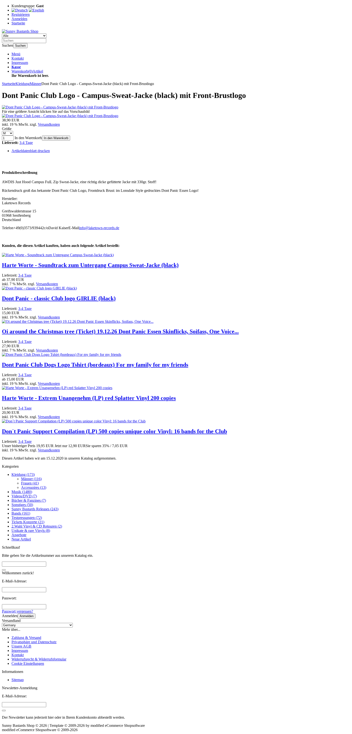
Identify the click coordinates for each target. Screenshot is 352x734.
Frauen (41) (30, 483)
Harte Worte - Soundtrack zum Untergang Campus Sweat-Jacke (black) (90, 265)
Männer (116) (31, 479)
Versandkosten (49, 124)
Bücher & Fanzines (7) (28, 500)
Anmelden (27, 616)
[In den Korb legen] (4, 570)
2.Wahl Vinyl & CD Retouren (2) (36, 526)
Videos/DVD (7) (24, 496)
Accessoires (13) (33, 487)
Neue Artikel (21, 539)
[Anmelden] (4, 710)
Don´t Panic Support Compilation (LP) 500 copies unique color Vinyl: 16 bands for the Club (114, 431)
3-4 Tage (26, 143)
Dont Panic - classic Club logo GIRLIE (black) (59, 298)
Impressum (19, 63)
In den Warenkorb (56, 138)
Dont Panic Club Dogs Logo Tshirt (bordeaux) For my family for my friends (95, 365)
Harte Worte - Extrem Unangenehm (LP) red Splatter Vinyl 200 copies (89, 398)
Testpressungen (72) (26, 518)
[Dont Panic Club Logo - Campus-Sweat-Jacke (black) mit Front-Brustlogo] (60, 107)
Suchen (20, 45)
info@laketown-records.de (99, 228)
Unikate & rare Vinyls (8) (30, 531)
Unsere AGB (21, 646)
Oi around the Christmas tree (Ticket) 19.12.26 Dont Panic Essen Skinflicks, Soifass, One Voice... (120, 331)
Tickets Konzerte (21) (27, 522)
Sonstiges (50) (22, 505)
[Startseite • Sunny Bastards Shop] (20, 31)
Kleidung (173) (23, 474)
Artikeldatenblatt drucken (30, 151)
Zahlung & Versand (26, 638)
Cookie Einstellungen (27, 663)
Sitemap (17, 680)
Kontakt (17, 58)
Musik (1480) (21, 492)
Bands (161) (20, 513)
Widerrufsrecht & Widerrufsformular (38, 659)
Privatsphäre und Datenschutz (34, 642)
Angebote (18, 535)
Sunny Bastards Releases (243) (34, 509)
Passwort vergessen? (17, 611)
